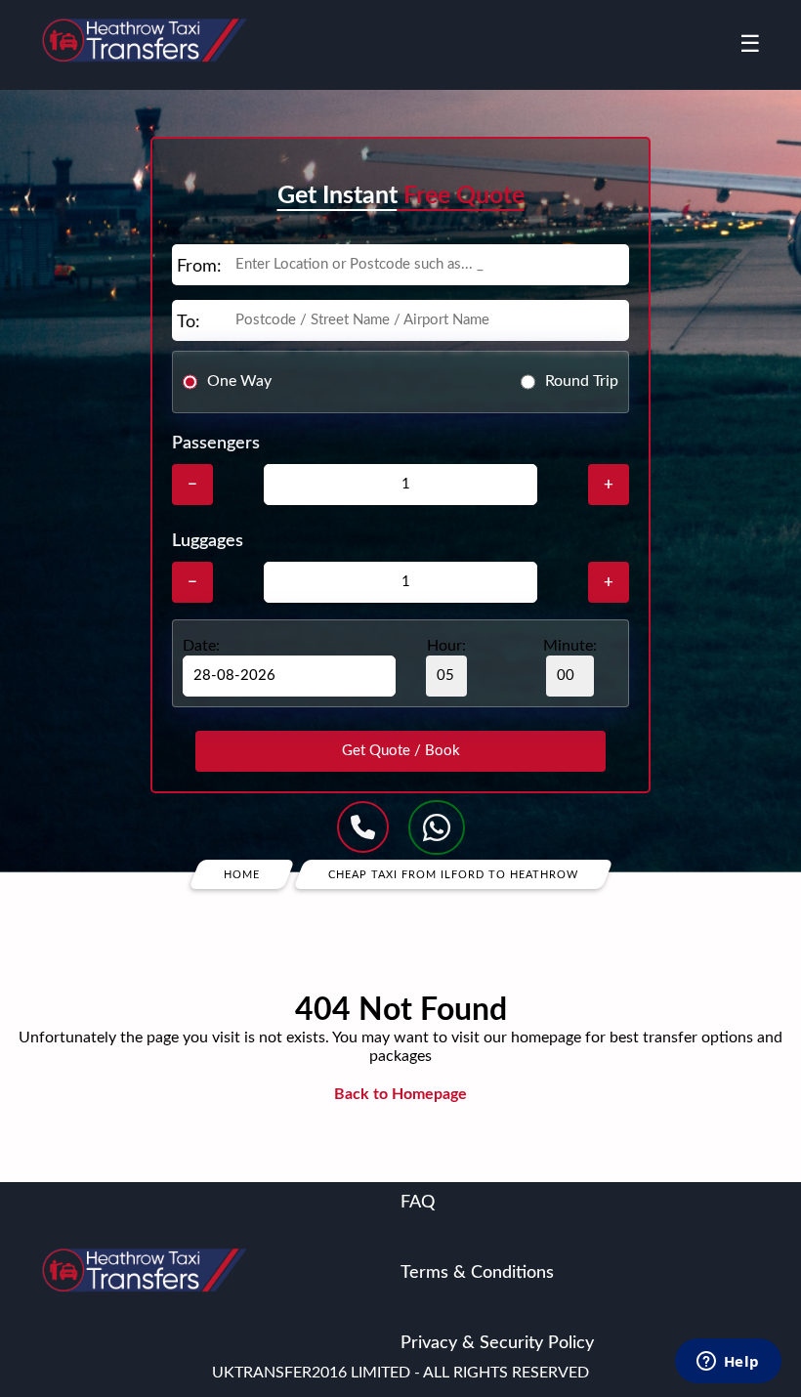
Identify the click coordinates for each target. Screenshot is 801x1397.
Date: (201, 646)
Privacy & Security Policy (497, 1343)
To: (188, 322)
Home (242, 873)
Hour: (446, 646)
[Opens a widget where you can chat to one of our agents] (727, 1362)
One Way (239, 381)
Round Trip (581, 381)
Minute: (570, 646)
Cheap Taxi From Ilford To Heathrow (453, 873)
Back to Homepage (400, 1094)
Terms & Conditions (477, 1273)
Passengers (216, 443)
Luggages (207, 541)
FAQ (417, 1202)
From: (199, 266)
